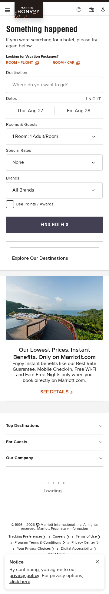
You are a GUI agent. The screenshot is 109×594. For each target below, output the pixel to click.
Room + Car (64, 63)
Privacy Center (83, 543)
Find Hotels (55, 224)
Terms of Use (86, 536)
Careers (59, 536)
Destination (16, 73)
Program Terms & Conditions (38, 543)
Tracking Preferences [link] (25, 536)
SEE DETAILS (54, 391)
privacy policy (24, 575)
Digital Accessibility (77, 549)
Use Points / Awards (35, 204)
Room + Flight (20, 63)
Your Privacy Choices (34, 549)
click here (19, 581)
